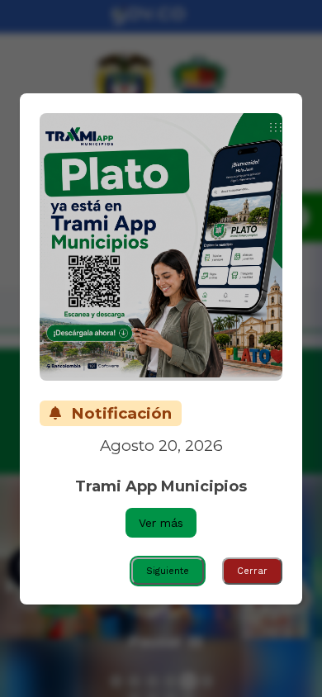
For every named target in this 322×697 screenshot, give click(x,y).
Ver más (161, 522)
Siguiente (167, 571)
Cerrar (252, 571)
